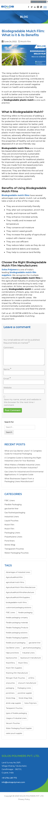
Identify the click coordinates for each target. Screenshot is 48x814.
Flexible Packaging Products (17, 628)
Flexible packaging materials (17, 623)
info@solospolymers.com (13, 782)
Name (7, 369)
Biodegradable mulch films (15, 195)
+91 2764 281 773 (9, 778)
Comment (8, 347)
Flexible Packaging (13, 504)
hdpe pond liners (12, 653)
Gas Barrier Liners (13, 648)
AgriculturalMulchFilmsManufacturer (20, 592)
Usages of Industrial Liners (16, 718)
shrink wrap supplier (13, 703)
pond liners (10, 693)
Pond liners (9, 541)
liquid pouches (11, 658)
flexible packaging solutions (16, 633)
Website (7, 387)
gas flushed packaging (32, 648)
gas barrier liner (11, 509)
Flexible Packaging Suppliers (17, 638)
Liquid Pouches (11, 521)
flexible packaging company (17, 618)
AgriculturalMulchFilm (14, 577)
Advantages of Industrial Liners (18, 572)
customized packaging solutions (18, 608)
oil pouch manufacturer (27, 683)
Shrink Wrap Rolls (25, 698)
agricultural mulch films (15, 582)
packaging (10, 688)
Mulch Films (23, 663)
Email (7, 378)
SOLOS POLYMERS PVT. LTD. (32, 796)
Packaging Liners (12, 533)
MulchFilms (10, 663)
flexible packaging (25, 613)
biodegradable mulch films (16, 602)
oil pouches (10, 683)
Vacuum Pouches (13, 723)
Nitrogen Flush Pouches (15, 678)
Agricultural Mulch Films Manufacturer (20, 587)
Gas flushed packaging (14, 513)
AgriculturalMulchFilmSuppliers (18, 597)
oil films (31, 678)
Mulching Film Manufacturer (17, 673)
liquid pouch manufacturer (30, 658)
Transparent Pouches (14, 549)
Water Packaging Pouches (16, 553)
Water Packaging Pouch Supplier (19, 728)
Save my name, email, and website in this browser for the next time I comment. (22, 402)
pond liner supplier (25, 693)
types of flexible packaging (16, 713)
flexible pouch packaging (15, 643)
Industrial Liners (11, 517)
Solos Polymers (10, 269)
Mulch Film (26, 41)
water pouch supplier (14, 733)
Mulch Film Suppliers (14, 668)
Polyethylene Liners (13, 537)
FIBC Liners (9, 500)
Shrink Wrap (9, 545)
